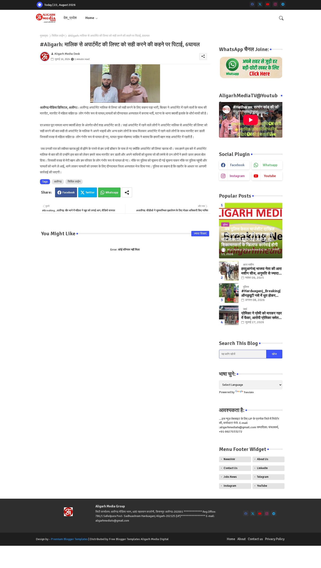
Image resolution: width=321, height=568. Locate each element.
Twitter (90, 192)
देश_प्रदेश (70, 18)
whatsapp (270, 165)
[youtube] (267, 4)
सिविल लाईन (58, 36)
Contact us (255, 539)
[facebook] (252, 4)
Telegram (262, 477)
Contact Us (230, 468)
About (241, 539)
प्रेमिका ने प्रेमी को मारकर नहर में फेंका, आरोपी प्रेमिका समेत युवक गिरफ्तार (261, 315)
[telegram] (283, 4)
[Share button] (127, 192)
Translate (249, 392)
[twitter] (260, 4)
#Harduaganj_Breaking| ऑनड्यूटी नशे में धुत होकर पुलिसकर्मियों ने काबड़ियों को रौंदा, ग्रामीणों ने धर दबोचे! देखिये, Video (260, 293)
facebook (237, 165)
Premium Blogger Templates (69, 539)
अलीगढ (58, 181)
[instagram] (275, 4)
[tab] (70, 18)
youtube (270, 176)
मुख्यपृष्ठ (44, 36)
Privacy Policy (275, 539)
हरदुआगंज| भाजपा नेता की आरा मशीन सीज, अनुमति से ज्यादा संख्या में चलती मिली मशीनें (261, 271)
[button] (281, 18)
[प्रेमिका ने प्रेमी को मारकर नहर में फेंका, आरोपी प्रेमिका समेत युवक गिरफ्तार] (229, 315)
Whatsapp (111, 192)
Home (89, 18)
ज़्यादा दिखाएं (200, 233)
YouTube (262, 486)
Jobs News (230, 477)
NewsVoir (229, 459)
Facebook (68, 192)
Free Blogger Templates (124, 539)
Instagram (230, 486)
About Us (262, 459)
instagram (237, 176)
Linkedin (262, 468)
